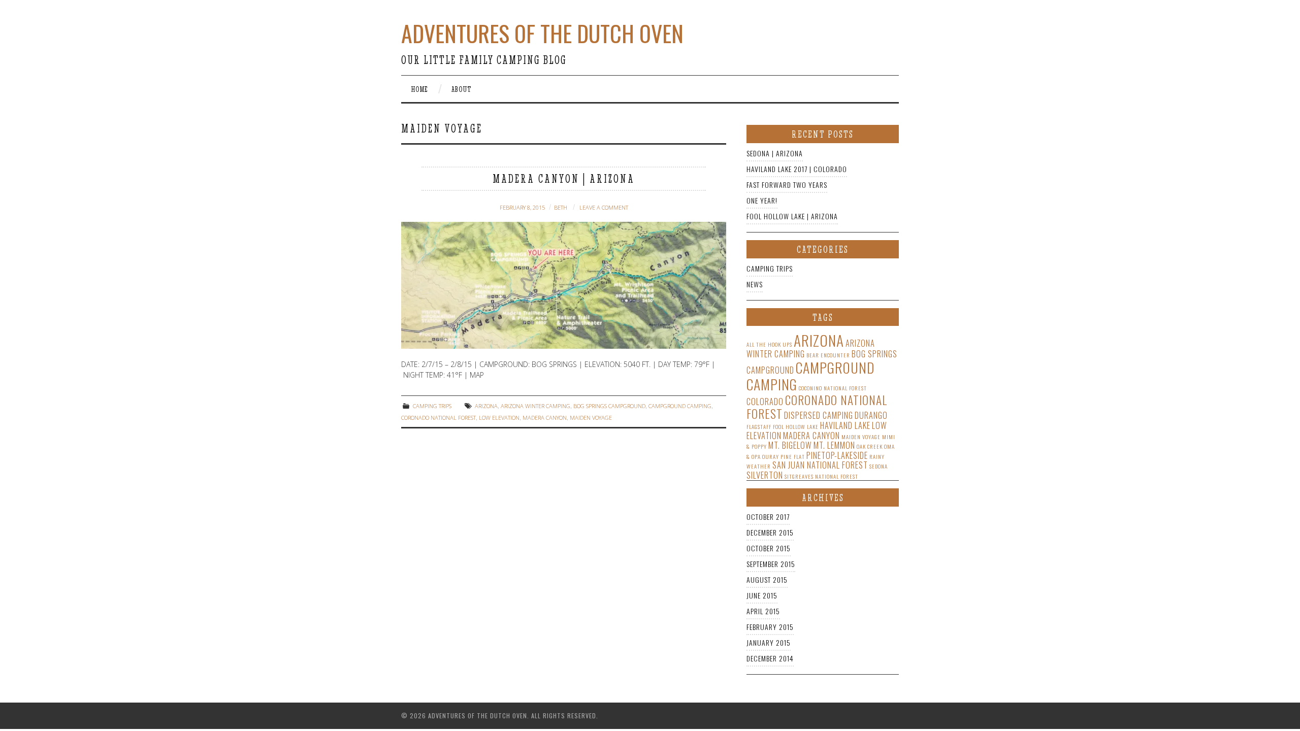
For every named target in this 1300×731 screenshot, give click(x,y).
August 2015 (767, 579)
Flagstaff (758, 426)
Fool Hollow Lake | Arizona (792, 216)
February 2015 (770, 626)
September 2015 (770, 563)
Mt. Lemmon (834, 445)
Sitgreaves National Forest (821, 476)
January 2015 (768, 642)
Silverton (764, 475)
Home (419, 89)
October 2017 (768, 516)
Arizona (486, 406)
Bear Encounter (828, 355)
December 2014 (770, 658)
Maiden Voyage (591, 417)
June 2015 (761, 595)
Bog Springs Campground (609, 406)
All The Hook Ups (769, 344)
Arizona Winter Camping (535, 406)
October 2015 (768, 548)
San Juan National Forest (820, 465)
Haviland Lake (845, 425)
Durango (871, 415)
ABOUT (461, 89)
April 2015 (763, 611)
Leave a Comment (603, 207)
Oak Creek (870, 446)
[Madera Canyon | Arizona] (563, 285)
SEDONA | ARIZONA (774, 153)
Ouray (770, 456)
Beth (560, 207)
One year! (761, 200)
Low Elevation (499, 417)
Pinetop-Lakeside (837, 455)
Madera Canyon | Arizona (564, 179)
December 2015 (770, 532)
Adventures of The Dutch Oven (542, 33)
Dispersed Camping (818, 415)
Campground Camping (679, 406)
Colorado (765, 401)
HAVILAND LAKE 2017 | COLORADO (796, 168)
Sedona (878, 466)
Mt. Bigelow (790, 445)
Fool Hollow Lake (796, 426)
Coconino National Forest (833, 388)
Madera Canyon (545, 417)
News (754, 284)
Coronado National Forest (438, 417)
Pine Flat (793, 456)
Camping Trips (432, 406)
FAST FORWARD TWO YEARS (786, 184)
